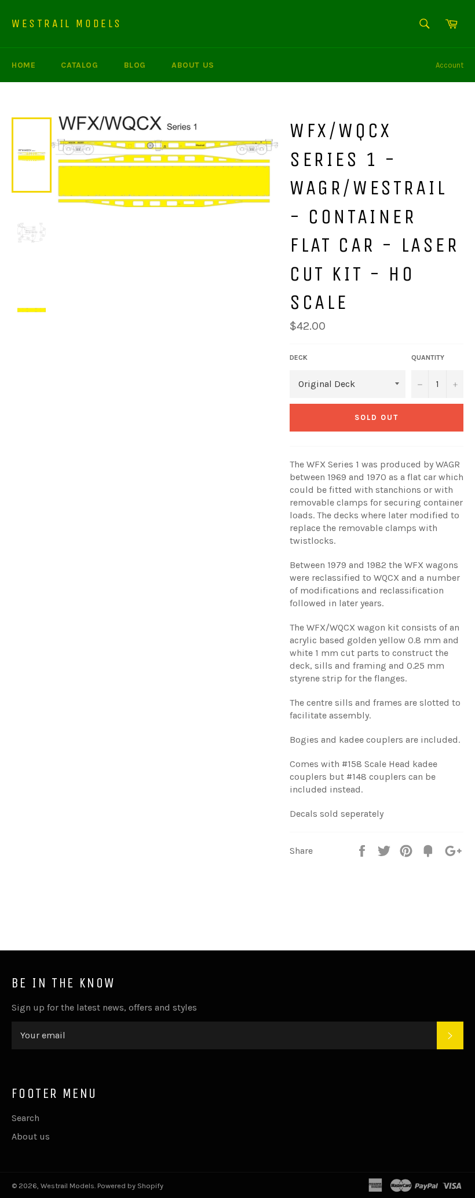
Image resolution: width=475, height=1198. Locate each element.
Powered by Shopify (130, 1185)
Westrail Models (67, 23)
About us (192, 65)
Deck (299, 357)
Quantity (427, 357)
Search (25, 1117)
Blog (135, 65)
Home (23, 65)
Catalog (79, 65)
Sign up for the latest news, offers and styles (104, 1007)
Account (449, 65)
